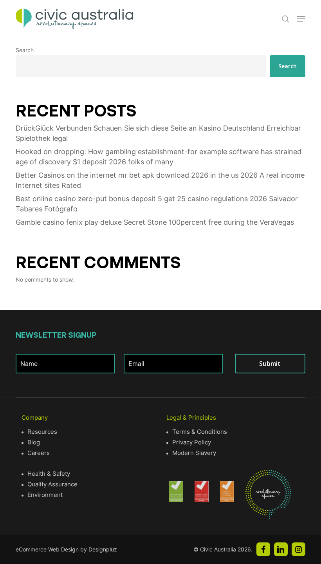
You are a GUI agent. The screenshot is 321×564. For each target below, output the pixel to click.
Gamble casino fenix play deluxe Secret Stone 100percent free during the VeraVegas (155, 222)
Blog (33, 442)
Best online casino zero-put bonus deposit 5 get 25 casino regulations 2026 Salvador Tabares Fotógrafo (157, 204)
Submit (270, 363)
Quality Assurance (52, 484)
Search (25, 50)
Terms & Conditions (199, 431)
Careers (38, 453)
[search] (285, 18)
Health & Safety (48, 473)
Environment (45, 495)
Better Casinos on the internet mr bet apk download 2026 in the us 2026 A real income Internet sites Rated (160, 180)
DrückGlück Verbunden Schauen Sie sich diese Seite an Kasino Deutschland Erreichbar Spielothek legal (158, 133)
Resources (42, 431)
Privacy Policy (191, 442)
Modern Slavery (194, 453)
